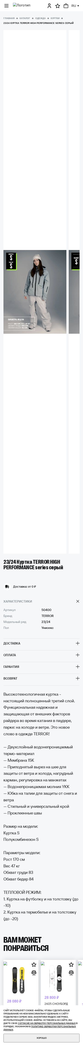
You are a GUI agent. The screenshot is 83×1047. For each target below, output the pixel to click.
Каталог (25, 18)
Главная (9, 18)
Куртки (55, 18)
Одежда (40, 18)
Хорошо (42, 1037)
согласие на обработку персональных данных (47, 1023)
